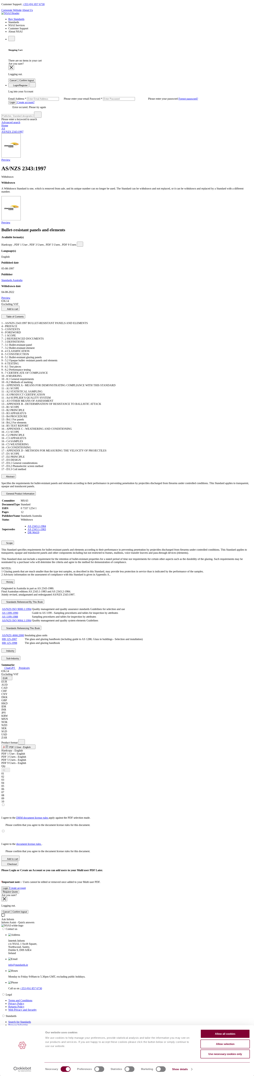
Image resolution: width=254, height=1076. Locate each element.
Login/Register (19, 85)
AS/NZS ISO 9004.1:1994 (16, 620)
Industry (10, 651)
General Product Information (20, 493)
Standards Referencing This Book (23, 628)
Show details (180, 1069)
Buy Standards (16, 19)
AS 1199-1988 (10, 616)
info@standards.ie (18, 964)
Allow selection (225, 1043)
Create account (18, 888)
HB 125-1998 (9, 642)
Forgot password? (188, 98)
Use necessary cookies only (225, 1054)
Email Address (49, 98)
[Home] (10, 13)
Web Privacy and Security (22, 1009)
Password (134, 98)
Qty (3, 766)
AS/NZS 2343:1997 (12, 131)
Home (4, 125)
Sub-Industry (12, 658)
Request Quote (10, 892)
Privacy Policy (16, 1003)
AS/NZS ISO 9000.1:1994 (16, 609)
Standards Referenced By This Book (24, 602)
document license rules (29, 843)
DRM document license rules (32, 817)
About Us (27, 10)
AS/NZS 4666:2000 (13, 635)
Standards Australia (11, 280)
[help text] (80, 244)
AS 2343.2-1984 (37, 526)
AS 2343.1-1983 (37, 529)
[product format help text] (21, 742)
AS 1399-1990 (10, 612)
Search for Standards (19, 1021)
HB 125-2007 (9, 639)
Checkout (12, 864)
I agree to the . (21, 843)
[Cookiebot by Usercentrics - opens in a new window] (22, 1069)
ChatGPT (10, 667)
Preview (5, 159)
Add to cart (12, 309)
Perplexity (24, 667)
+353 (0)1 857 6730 (34, 4)
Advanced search (10, 122)
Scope (9, 543)
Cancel (13, 80)
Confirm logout (26, 80)
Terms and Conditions (20, 1000)
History (9, 582)
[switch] (99, 1069)
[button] (6, 678)
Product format (9, 742)
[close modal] (11, 67)
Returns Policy (16, 1006)
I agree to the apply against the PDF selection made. (45, 817)
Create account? (25, 102)
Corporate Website (11, 10)
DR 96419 (33, 532)
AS (3, 128)
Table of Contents (15, 316)
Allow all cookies (225, 1033)
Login (12, 102)
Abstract (10, 476)
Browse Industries (18, 1024)
